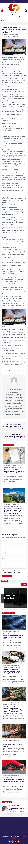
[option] (14, 808)
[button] (23, 802)
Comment (5, 542)
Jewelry (9, 370)
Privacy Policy (6, 822)
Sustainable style (15, 631)
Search (5, 580)
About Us (5, 829)
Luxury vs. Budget (14, 34)
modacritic (6, 34)
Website (4, 564)
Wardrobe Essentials (13, 805)
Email (4, 558)
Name (4, 552)
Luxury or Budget (18, 370)
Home (2, 20)
